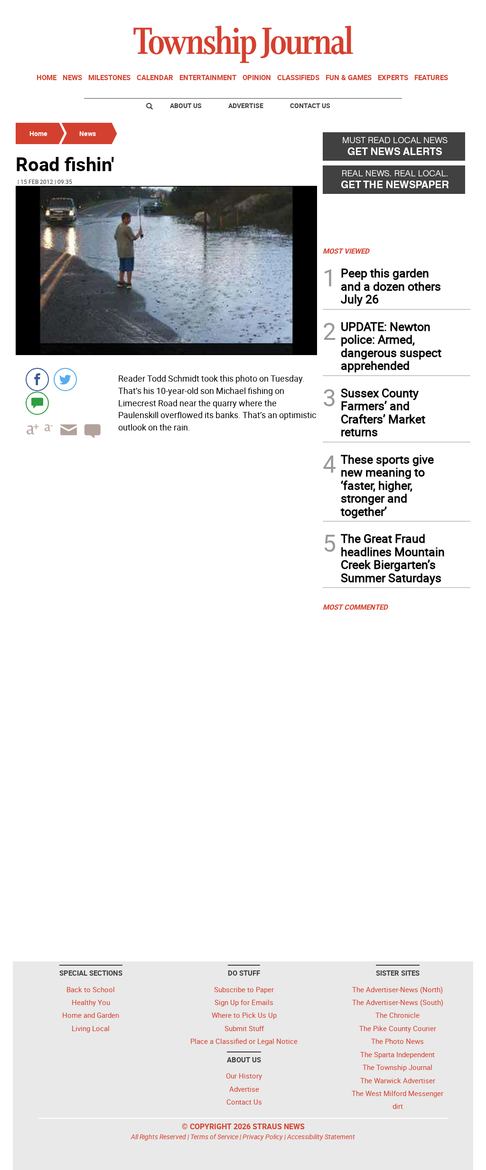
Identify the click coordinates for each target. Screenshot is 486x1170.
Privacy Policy (263, 1136)
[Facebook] (37, 379)
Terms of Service (214, 1136)
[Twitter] (65, 379)
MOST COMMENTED (355, 607)
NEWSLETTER (394, 11)
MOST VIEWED (346, 251)
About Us (186, 105)
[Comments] (37, 402)
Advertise (245, 105)
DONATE (447, 11)
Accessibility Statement (321, 1136)
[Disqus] (166, 576)
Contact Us (310, 105)
